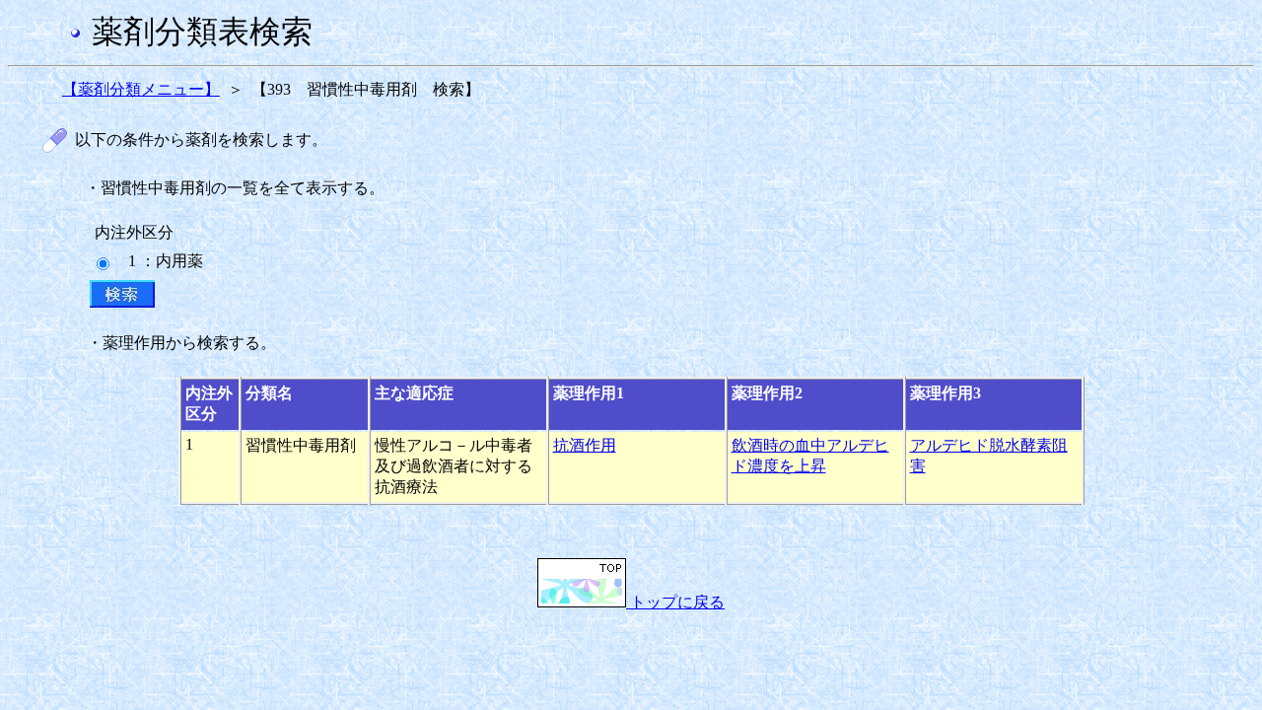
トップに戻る (675, 602)
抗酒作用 (584, 445)
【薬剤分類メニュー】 (141, 89)
